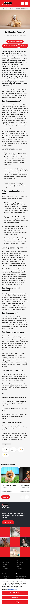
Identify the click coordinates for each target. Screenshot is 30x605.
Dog (13, 8)
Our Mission (5, 576)
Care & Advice (5, 8)
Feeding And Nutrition (22, 8)
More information (12, 589)
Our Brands (5, 568)
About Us (4, 573)
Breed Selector (20, 578)
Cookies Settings (15, 602)
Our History (5, 578)
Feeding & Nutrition (6, 444)
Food (3, 566)
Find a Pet (4, 564)
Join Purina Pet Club (21, 576)
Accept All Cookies (15, 592)
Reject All (15, 597)
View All (5, 497)
